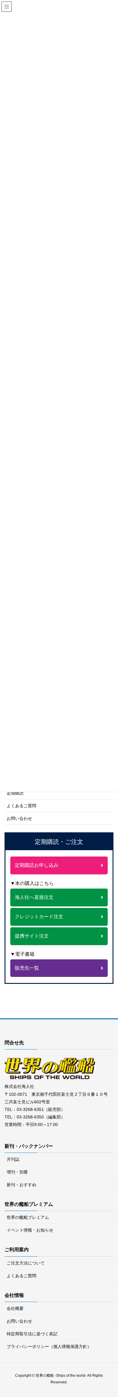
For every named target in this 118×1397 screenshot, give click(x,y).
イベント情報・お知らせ (30, 1230)
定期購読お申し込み (36, 865)
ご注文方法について (26, 1263)
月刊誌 (13, 1159)
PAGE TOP (115, 1347)
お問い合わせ (19, 818)
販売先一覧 (27, 968)
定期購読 (15, 793)
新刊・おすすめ (21, 1184)
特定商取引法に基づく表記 (32, 1333)
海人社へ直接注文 (34, 897)
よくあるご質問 (21, 805)
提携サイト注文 (32, 935)
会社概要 (15, 1308)
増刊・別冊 (17, 1172)
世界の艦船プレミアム (28, 1217)
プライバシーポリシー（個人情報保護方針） (49, 1346)
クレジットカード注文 (39, 916)
